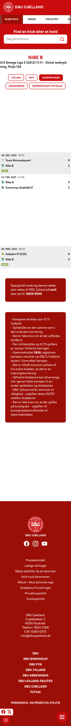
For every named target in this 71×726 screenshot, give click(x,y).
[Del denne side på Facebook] (3, 712)
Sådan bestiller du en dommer (35, 571)
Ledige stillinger (36, 566)
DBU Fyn (35, 664)
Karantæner (16, 86)
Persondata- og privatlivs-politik (35, 703)
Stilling (16, 78)
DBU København (35, 675)
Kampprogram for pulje (47, 86)
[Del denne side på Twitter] (9, 712)
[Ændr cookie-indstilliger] (6, 720)
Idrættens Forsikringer (35, 588)
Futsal (35, 692)
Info (31, 78)
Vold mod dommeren (35, 577)
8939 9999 (34, 294)
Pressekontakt (35, 560)
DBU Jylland (35, 670)
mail (53, 289)
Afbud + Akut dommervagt (35, 582)
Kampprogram (51, 78)
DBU (35, 653)
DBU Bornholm (35, 659)
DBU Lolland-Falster (35, 681)
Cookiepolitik (35, 599)
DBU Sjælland (35, 686)
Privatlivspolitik (35, 593)
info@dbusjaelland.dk (35, 636)
